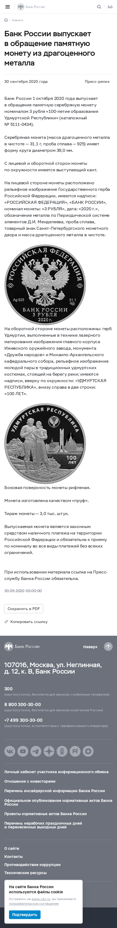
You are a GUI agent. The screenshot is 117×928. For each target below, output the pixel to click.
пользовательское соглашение (34, 904)
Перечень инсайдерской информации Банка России (54, 790)
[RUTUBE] (75, 751)
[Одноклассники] (62, 751)
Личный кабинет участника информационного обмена (56, 771)
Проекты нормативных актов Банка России (45, 813)
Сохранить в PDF (24, 608)
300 (8, 688)
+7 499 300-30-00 (23, 720)
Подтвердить (24, 914)
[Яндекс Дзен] (49, 751)
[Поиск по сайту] (102, 7)
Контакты (13, 856)
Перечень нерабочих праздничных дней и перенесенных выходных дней (43, 825)
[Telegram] (35, 751)
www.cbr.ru (41, 899)
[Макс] (88, 751)
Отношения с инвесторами (30, 781)
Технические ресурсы (25, 872)
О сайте (11, 848)
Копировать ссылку (29, 621)
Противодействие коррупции (32, 864)
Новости (17, 20)
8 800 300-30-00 (22, 704)
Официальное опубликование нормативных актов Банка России (58, 802)
